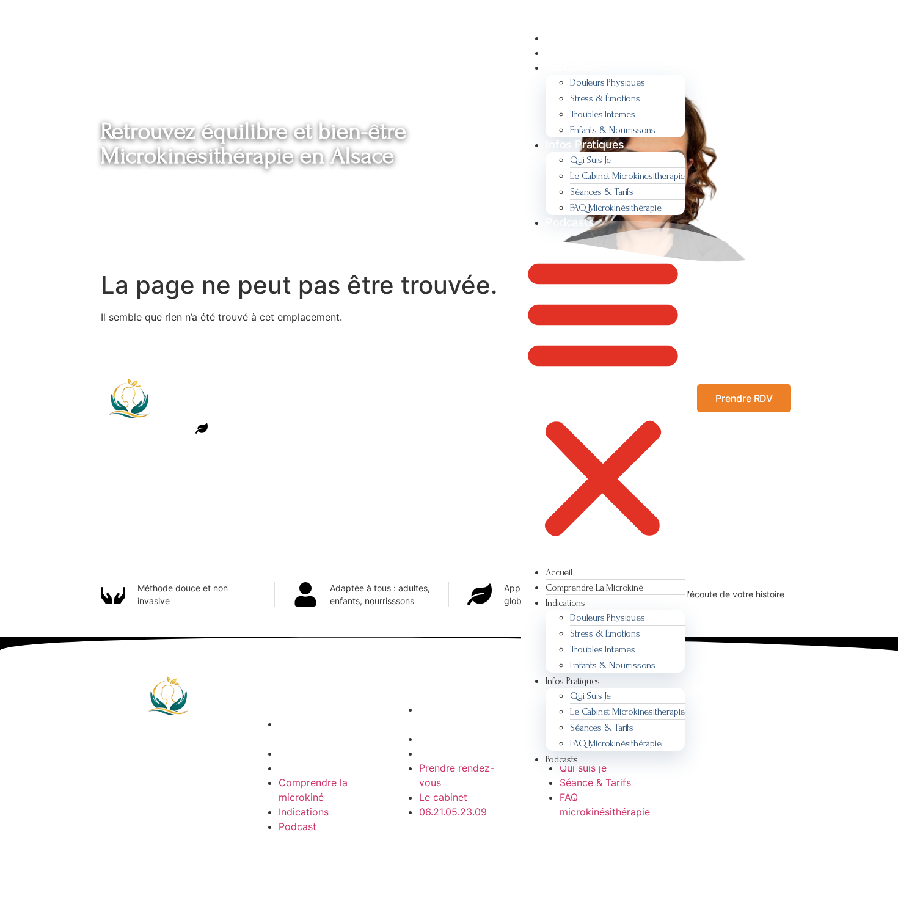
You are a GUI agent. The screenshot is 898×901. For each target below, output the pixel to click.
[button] (603, 397)
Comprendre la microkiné (612, 52)
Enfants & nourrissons (612, 130)
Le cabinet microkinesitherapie (627, 175)
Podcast (297, 826)
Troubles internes (602, 114)
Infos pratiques (585, 144)
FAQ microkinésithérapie (616, 207)
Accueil (564, 37)
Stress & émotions (605, 98)
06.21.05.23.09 (453, 812)
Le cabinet (443, 797)
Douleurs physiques (607, 82)
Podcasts (570, 222)
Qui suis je (590, 160)
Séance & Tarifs (595, 782)
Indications (574, 66)
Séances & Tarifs (601, 191)
